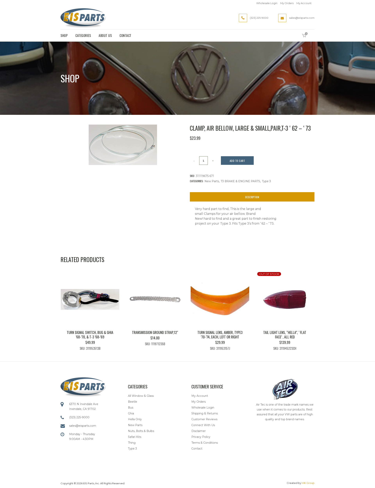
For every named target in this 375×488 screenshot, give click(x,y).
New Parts (211, 181)
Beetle (132, 401)
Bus (130, 407)
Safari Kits (134, 437)
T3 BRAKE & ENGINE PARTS (240, 181)
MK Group (308, 482)
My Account (304, 3)
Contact (196, 448)
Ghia (131, 413)
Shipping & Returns (204, 413)
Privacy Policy (200, 437)
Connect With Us (203, 425)
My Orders (287, 3)
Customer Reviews (204, 419)
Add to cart (237, 161)
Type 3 (266, 181)
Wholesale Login (266, 3)
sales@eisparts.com (82, 425)
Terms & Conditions (204, 442)
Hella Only (135, 419)
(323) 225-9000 (79, 417)
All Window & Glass (141, 396)
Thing (132, 442)
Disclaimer (198, 431)
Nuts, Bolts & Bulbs (141, 431)
